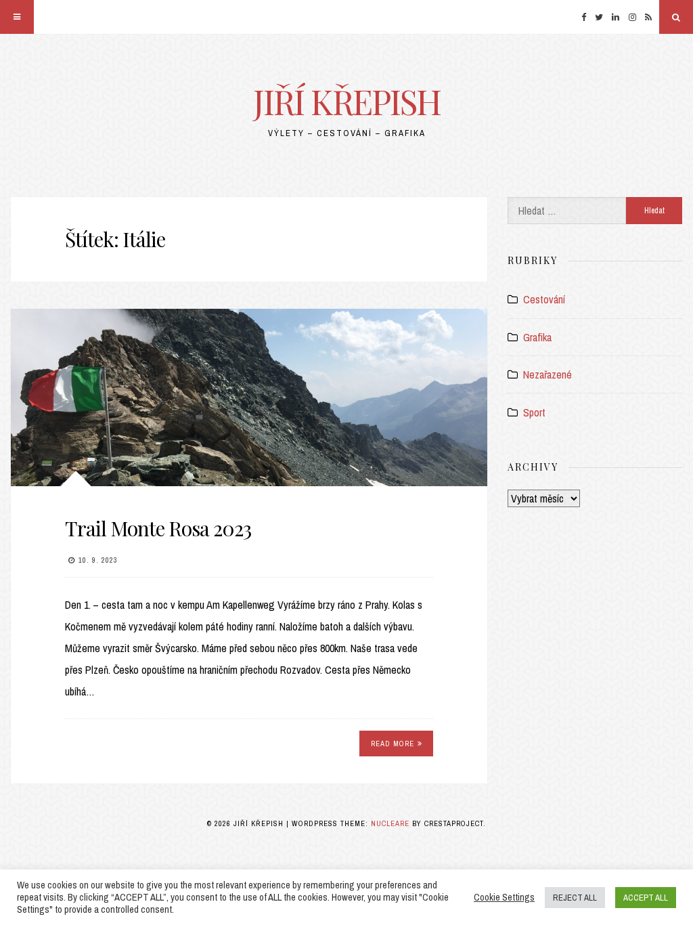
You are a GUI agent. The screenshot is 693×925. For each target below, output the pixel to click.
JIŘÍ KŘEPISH (347, 101)
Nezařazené (547, 374)
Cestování (544, 299)
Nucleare (390, 823)
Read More (392, 743)
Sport (534, 412)
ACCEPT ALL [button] (645, 897)
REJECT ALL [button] (575, 897)
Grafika (537, 337)
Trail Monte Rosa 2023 (158, 528)
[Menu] (17, 17)
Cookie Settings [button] (504, 897)
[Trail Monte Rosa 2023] (249, 397)
